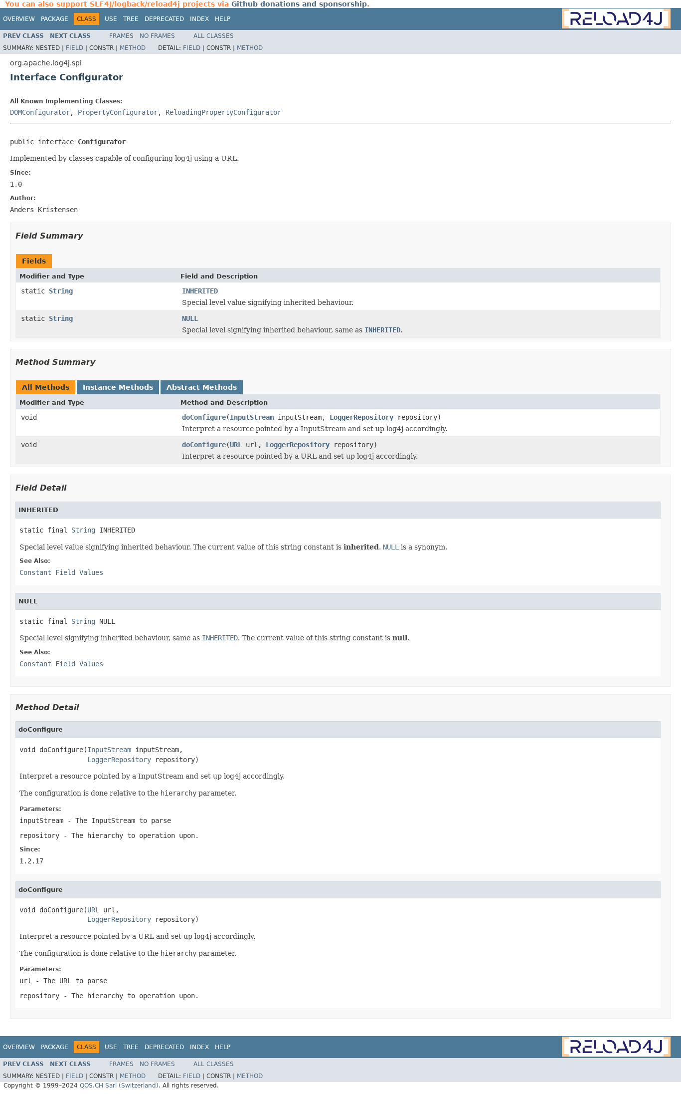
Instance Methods (118, 387)
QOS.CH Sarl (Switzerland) (119, 1085)
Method (133, 47)
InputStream (252, 417)
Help (222, 18)
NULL (190, 318)
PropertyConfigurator (118, 112)
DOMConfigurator (40, 112)
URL (236, 445)
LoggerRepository (361, 417)
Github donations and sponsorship (299, 4)
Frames (121, 35)
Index (199, 18)
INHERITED (200, 291)
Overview (19, 18)
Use (111, 18)
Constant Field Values (61, 572)
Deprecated (164, 18)
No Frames (157, 35)
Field (74, 47)
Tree (131, 18)
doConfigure (204, 417)
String (61, 291)
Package (54, 18)
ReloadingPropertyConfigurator (223, 112)
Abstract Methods (202, 387)
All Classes (213, 35)
